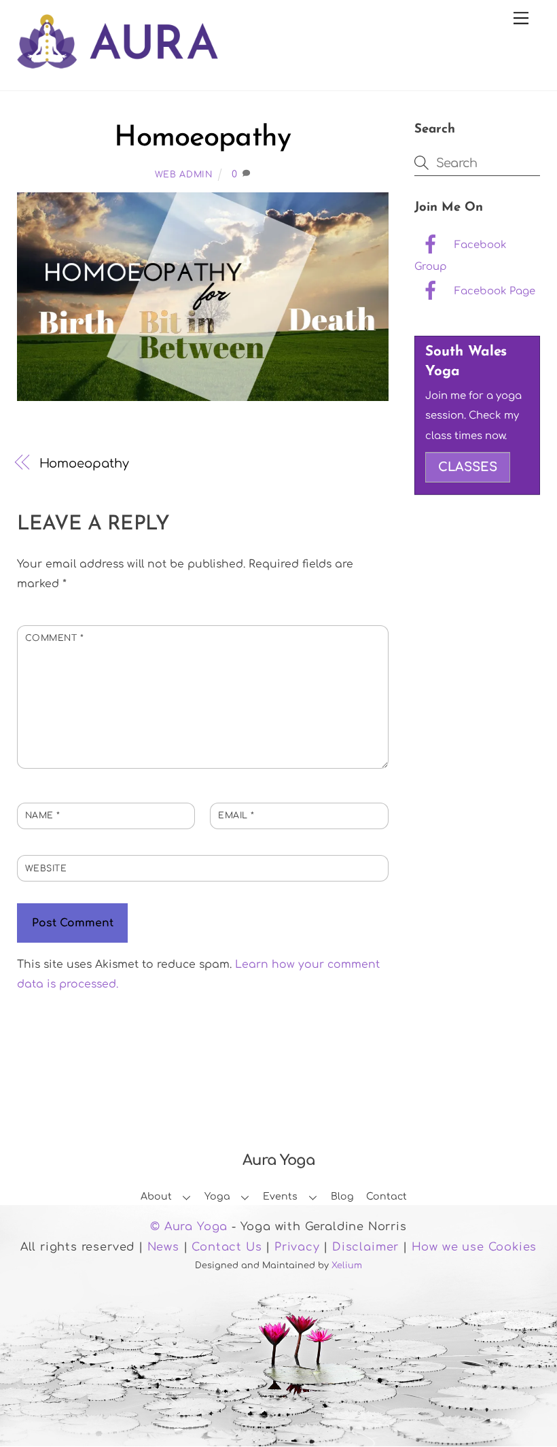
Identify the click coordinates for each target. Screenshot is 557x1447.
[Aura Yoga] (117, 61)
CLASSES (467, 467)
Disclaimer (365, 1247)
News (163, 1247)
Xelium (346, 1265)
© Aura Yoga (189, 1227)
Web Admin (184, 174)
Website (46, 868)
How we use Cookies (474, 1247)
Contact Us (227, 1247)
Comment (54, 638)
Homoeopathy (202, 138)
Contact (386, 1196)
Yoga (217, 1196)
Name (42, 815)
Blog (342, 1196)
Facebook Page (493, 290)
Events (280, 1196)
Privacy (297, 1247)
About (156, 1196)
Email (236, 815)
